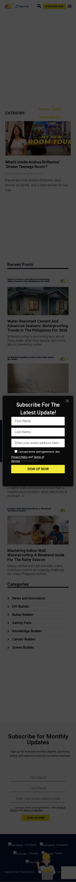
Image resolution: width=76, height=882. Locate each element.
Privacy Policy (19, 457)
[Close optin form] (68, 401)
